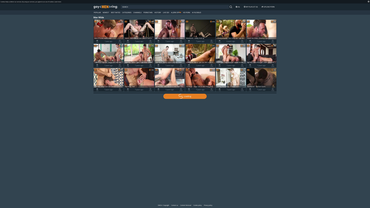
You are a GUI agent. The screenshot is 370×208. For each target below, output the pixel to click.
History (157, 12)
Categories (126, 12)
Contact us (174, 205)
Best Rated (115, 12)
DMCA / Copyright (163, 205)
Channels (137, 12)
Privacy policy (208, 205)
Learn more (57, 2)
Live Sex (166, 12)
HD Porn (186, 12)
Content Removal (185, 205)
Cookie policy (197, 205)
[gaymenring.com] (105, 7)
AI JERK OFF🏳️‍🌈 (176, 12)
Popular (97, 12)
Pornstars (148, 12)
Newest (106, 12)
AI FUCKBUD (196, 12)
